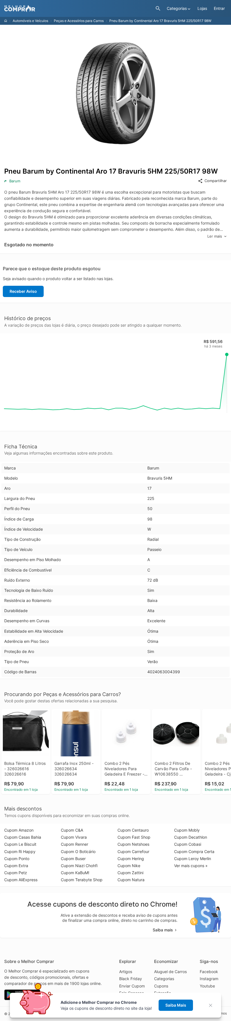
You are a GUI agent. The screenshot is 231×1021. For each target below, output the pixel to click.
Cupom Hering (130, 858)
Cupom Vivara (74, 837)
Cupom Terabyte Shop (82, 879)
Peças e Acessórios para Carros (79, 21)
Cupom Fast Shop (133, 837)
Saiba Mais (175, 1005)
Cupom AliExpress (20, 879)
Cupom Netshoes (133, 844)
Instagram (209, 978)
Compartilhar (216, 180)
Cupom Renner (74, 844)
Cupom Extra (16, 865)
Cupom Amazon (19, 830)
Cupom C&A (72, 830)
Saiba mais (163, 929)
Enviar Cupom (132, 986)
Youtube (207, 986)
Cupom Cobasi (187, 844)
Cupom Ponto (16, 858)
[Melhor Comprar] (78, 8)
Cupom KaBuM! (75, 872)
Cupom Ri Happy (19, 851)
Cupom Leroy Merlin (192, 858)
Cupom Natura (131, 879)
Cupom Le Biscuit (20, 844)
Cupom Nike (128, 865)
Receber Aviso (23, 291)
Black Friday (130, 978)
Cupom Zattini (130, 872)
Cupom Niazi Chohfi (79, 865)
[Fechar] (212, 1005)
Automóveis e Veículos (30, 21)
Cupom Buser (73, 858)
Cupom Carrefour (133, 851)
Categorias (164, 978)
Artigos (125, 971)
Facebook (209, 971)
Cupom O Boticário (78, 851)
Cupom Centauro (133, 830)
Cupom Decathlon (190, 837)
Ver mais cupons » (191, 865)
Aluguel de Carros (170, 971)
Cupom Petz (15, 872)
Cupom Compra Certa (194, 851)
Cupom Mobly (187, 830)
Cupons (161, 986)
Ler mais (214, 236)
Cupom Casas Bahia (22, 837)
